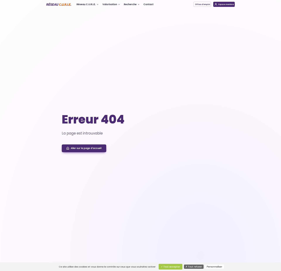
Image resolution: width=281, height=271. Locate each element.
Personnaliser (214, 266)
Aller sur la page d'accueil (86, 148)
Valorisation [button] (109, 4)
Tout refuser (194, 266)
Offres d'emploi (202, 4)
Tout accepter (171, 266)
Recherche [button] (130, 4)
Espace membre (226, 4)
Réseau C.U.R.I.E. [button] (86, 4)
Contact (148, 4)
